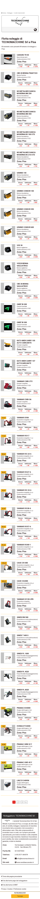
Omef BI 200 (22, 304)
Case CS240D (22, 581)
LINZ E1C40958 (23, 780)
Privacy (3, 889)
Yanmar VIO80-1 (24, 545)
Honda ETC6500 (23, 726)
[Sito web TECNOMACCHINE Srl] (36, 29)
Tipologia (20, 896)
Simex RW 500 (22, 617)
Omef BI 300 (22, 322)
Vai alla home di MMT (10, 885)
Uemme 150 (21, 173)
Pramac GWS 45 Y (24, 762)
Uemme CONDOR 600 (25, 227)
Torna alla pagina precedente (12, 876)
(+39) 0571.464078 (21, 855)
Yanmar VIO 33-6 (24, 490)
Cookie (9, 889)
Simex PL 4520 (23, 672)
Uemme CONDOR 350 (25, 209)
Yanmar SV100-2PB (25, 599)
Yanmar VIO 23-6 (24, 454)
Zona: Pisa (21, 61)
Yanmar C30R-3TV (25, 381)
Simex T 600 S (22, 635)
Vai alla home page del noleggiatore (15, 881)
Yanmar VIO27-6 (24, 472)
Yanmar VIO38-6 (24, 508)
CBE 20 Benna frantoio (27, 73)
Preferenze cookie (19, 889)
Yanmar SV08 (23, 418)
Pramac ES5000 (23, 708)
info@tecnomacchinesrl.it (25, 858)
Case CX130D (22, 563)
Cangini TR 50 (23, 55)
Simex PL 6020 (23, 690)
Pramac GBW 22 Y (24, 744)
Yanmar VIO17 (23, 436)
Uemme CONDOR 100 (25, 191)
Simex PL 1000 (23, 653)
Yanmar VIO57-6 (24, 526)
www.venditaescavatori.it (25, 862)
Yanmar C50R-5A (24, 399)
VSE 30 (19, 245)
